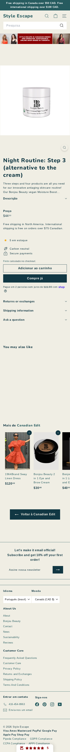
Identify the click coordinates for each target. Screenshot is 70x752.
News (6, 631)
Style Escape (18, 16)
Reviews (8, 642)
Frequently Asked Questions (20, 658)
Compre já (35, 278)
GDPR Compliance (41, 738)
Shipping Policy (12, 679)
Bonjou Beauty (12, 621)
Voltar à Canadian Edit (37, 514)
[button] (34, 748)
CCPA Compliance (14, 743)
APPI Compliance (39, 743)
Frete (6, 261)
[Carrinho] (55, 16)
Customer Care (12, 663)
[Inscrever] (58, 569)
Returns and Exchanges (17, 674)
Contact (8, 626)
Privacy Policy (12, 668)
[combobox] (35, 26)
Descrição (10, 198)
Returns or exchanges (19, 301)
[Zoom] (64, 147)
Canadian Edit (28, 425)
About (6, 615)
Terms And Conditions (16, 685)
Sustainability (11, 637)
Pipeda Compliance (14, 738)
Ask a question (14, 319)
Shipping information (18, 310)
